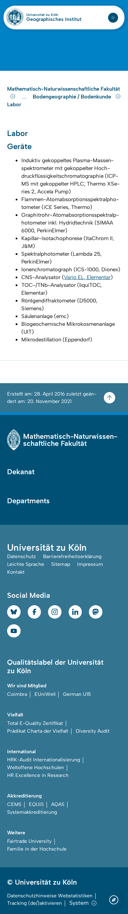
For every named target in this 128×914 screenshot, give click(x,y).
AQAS (57, 804)
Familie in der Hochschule (36, 849)
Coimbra (17, 694)
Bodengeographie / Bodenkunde (72, 96)
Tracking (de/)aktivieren (34, 903)
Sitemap (60, 564)
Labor (14, 104)
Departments (28, 500)
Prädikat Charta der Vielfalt (37, 731)
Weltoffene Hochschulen (35, 768)
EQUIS (36, 804)
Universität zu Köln (53, 15)
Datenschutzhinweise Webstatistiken (49, 896)
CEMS (14, 804)
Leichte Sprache (25, 564)
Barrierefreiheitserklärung (72, 556)
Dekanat (20, 471)
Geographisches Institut (53, 19)
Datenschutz (21, 556)
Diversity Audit (93, 731)
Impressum (90, 564)
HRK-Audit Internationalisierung (43, 760)
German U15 (77, 694)
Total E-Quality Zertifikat (35, 723)
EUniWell (44, 694)
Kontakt (16, 572)
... (25, 97)
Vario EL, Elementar (87, 277)
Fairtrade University (29, 841)
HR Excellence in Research (38, 775)
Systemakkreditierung (32, 812)
